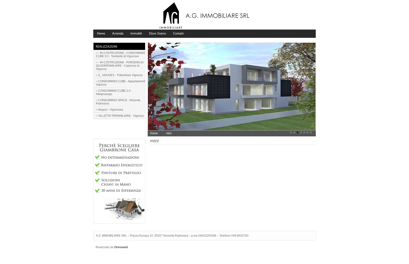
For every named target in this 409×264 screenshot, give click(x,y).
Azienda (117, 33)
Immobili (136, 33)
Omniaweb (121, 247)
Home (101, 33)
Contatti (178, 33)
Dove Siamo (157, 33)
